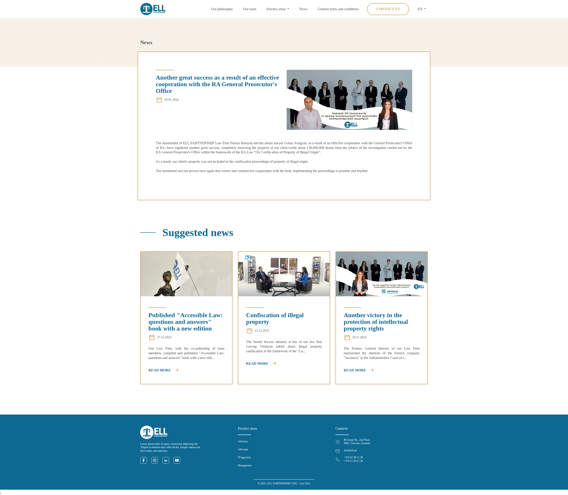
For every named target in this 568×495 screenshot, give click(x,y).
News (303, 9)
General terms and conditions (338, 9)
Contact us (388, 9)
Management (244, 465)
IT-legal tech (244, 457)
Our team (249, 9)
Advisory (243, 441)
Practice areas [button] (276, 9)
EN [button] (420, 9)
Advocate (243, 449)
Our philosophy (222, 9)
